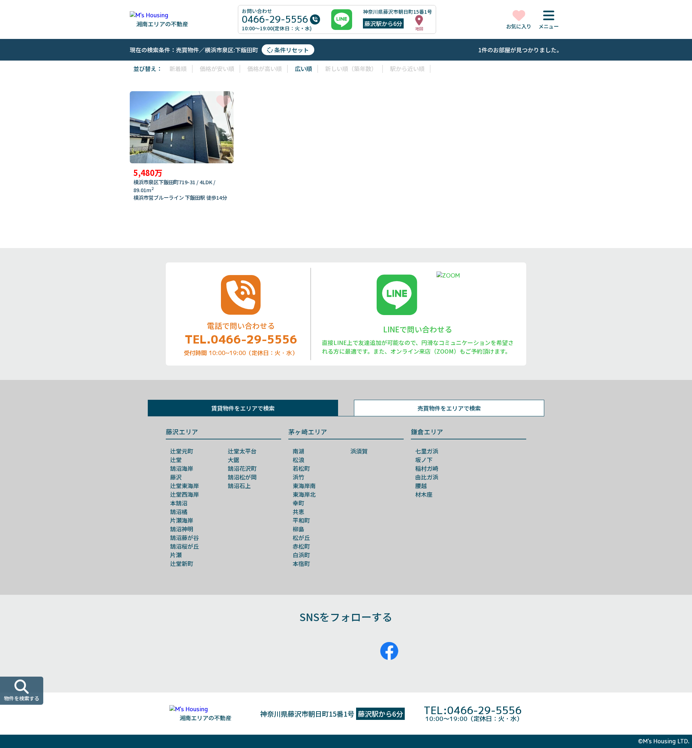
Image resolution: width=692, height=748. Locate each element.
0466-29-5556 (275, 19)
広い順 (303, 68)
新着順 (178, 68)
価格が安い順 (217, 68)
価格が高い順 (264, 68)
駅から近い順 (407, 68)
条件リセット (291, 49)
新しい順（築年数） (351, 68)
